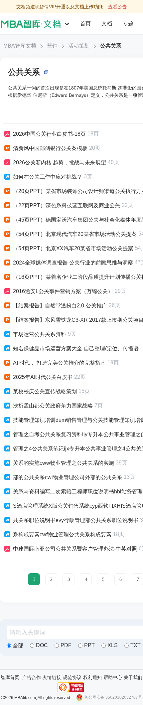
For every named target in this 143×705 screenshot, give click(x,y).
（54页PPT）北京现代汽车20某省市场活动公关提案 (75, 234)
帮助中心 (112, 677)
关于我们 (133, 677)
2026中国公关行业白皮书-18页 (49, 134)
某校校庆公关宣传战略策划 (45, 391)
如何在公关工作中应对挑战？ (47, 177)
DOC (42, 645)
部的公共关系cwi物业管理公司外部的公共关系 (67, 477)
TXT (135, 645)
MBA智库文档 (19, 46)
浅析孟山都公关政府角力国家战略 (53, 406)
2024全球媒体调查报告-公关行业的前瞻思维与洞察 (73, 262)
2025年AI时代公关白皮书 (42, 377)
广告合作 (31, 677)
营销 (52, 46)
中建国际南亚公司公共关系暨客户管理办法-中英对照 (75, 549)
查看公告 (117, 6)
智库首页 (10, 677)
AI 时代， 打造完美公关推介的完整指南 (59, 363)
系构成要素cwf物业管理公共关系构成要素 (62, 534)
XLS (112, 645)
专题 (128, 23)
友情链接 (52, 677)
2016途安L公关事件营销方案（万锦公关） (63, 291)
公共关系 (110, 46)
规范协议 (72, 677)
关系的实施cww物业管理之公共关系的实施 (63, 463)
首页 (85, 23)
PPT (89, 645)
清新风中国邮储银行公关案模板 (50, 148)
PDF (66, 645)
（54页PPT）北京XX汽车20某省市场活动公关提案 (73, 248)
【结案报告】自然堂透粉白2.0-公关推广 (60, 305)
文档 (106, 23)
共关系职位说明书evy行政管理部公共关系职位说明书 (75, 520)
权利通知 (92, 677)
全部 (18, 645)
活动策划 (78, 46)
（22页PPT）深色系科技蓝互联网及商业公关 (66, 205)
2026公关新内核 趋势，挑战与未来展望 (59, 162)
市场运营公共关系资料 (39, 334)
